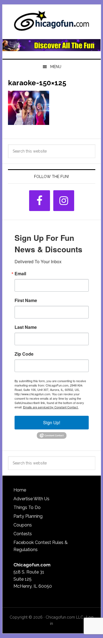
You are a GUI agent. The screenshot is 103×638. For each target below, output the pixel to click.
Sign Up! (51, 422)
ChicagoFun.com (51, 22)
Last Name (26, 327)
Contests (22, 533)
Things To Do (27, 507)
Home (19, 490)
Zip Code (24, 354)
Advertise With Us (31, 498)
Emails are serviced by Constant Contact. (51, 407)
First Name (26, 300)
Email (20, 273)
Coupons (22, 525)
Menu (55, 67)
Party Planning (28, 516)
